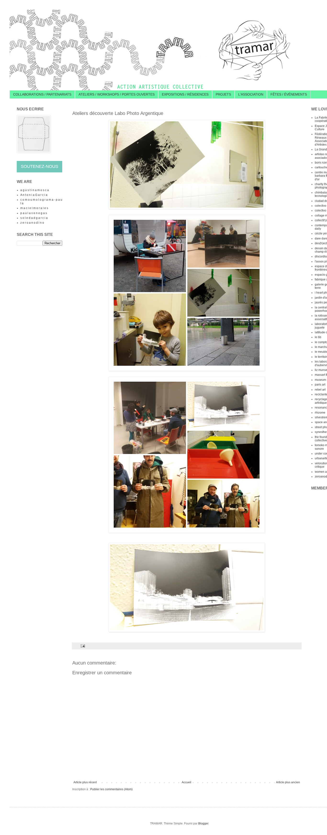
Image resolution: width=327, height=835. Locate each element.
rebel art (320, 389)
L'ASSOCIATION (250, 94)
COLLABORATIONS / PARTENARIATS (42, 94)
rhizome (320, 412)
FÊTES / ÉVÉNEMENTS (289, 94)
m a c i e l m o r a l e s (34, 208)
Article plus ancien (288, 782)
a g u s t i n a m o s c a (34, 190)
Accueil (186, 782)
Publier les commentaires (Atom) (111, 789)
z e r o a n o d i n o (32, 222)
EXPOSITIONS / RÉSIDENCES (185, 94)
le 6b (318, 337)
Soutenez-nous (39, 166)
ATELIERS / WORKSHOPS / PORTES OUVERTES (117, 94)
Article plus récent (85, 782)
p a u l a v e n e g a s (33, 213)
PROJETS (223, 94)
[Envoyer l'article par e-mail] (82, 645)
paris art (320, 384)
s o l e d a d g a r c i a (34, 218)
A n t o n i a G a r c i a (33, 195)
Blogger (203, 823)
